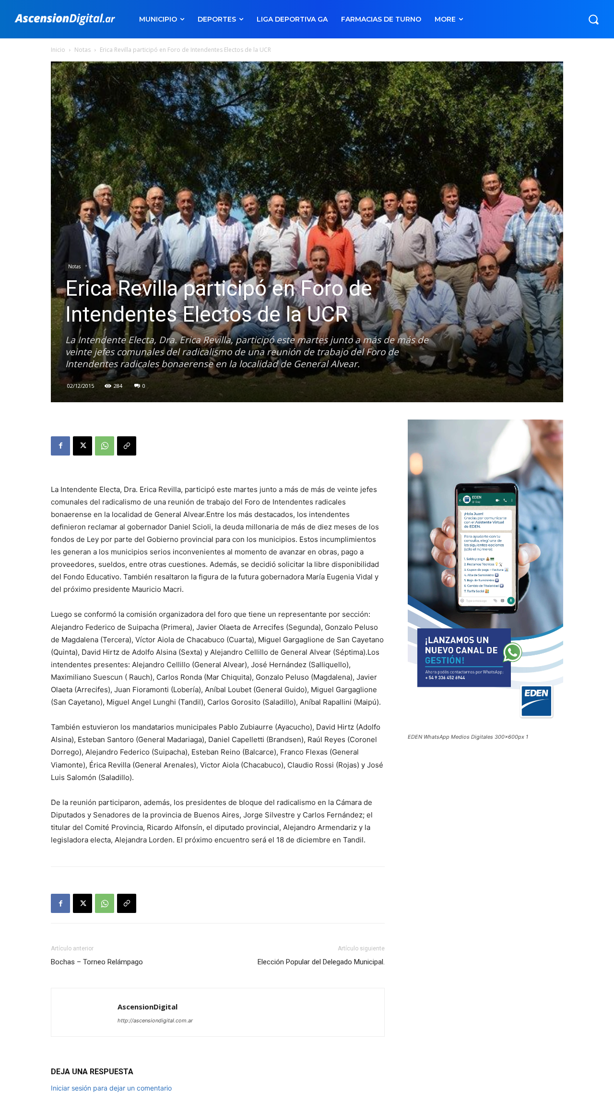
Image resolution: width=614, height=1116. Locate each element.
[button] (593, 19)
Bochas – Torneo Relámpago (97, 962)
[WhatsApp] (104, 446)
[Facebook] (60, 446)
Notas (82, 50)
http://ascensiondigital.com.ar (155, 1020)
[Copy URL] (126, 446)
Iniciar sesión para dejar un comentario (111, 1088)
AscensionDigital (147, 1006)
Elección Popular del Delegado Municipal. (321, 962)
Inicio (58, 50)
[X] (82, 446)
